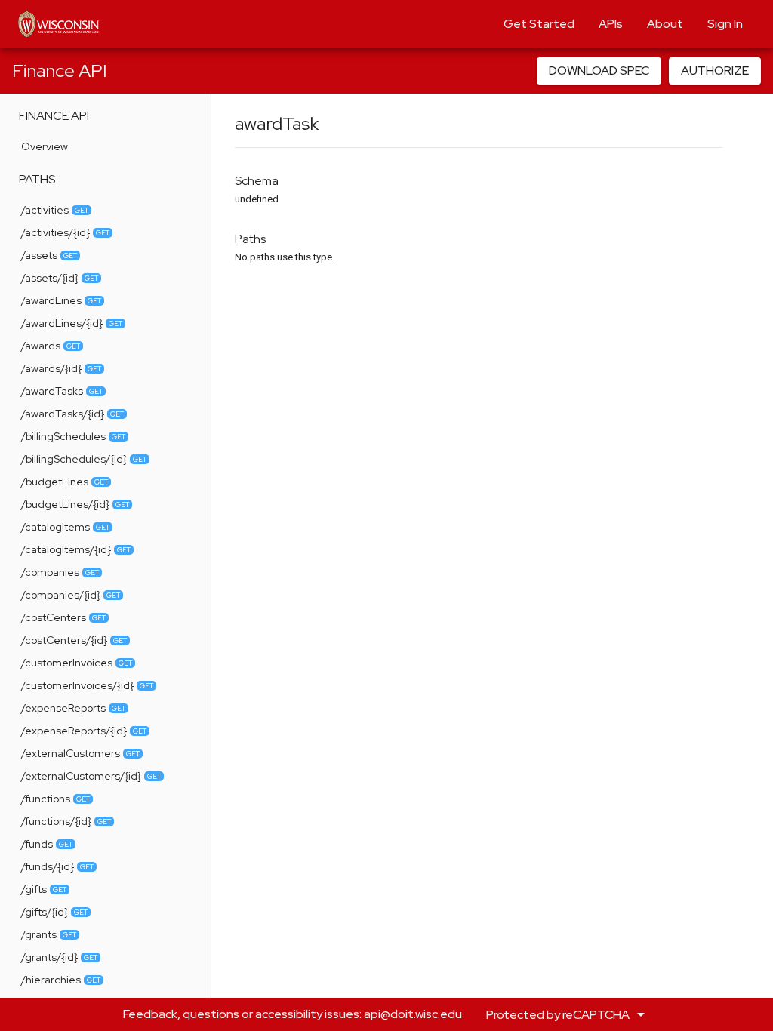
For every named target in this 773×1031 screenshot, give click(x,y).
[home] (58, 24)
